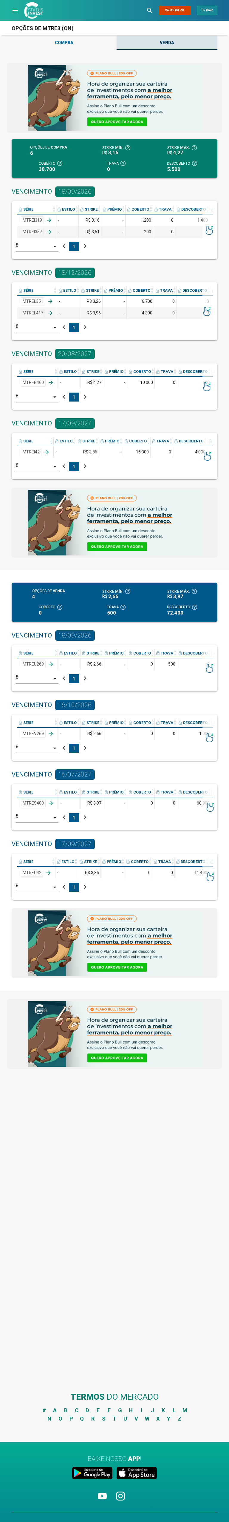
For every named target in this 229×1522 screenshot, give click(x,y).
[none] (114, 98)
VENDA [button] (167, 42)
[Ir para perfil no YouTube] (103, 1501)
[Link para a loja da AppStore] (135, 1474)
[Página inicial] (34, 10)
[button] (15, 10)
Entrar (207, 10)
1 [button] (74, 246)
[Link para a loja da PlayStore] (93, 1474)
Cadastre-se (175, 10)
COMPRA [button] (64, 42)
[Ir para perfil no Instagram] (120, 1501)
